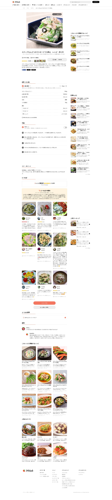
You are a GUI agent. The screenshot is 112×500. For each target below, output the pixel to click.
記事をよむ (53, 4)
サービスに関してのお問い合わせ (68, 485)
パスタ (54, 458)
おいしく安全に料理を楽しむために (69, 480)
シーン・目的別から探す (44, 476)
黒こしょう (25, 114)
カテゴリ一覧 (54, 480)
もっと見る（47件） (44, 307)
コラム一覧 (54, 476)
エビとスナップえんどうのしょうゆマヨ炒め (44, 409)
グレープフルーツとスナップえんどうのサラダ (29, 409)
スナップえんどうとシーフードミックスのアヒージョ (60, 409)
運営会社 (63, 474)
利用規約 (63, 476)
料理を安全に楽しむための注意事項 (30, 117)
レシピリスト (54, 474)
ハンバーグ (24, 458)
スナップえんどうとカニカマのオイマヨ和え (60, 362)
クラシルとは (64, 472)
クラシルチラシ (82, 472)
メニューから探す (43, 474)
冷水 (23, 99)
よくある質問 (64, 487)
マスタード (25, 111)
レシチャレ (81, 474)
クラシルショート (66, 4)
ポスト (29, 69)
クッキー (55, 437)
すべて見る (88, 174)
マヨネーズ (25, 108)
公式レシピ (47, 4)
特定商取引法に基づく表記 (67, 483)
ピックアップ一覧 (55, 478)
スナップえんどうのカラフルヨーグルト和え (28, 362)
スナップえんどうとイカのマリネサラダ (60, 386)
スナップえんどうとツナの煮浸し (44, 386)
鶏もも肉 (24, 437)
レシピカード (59, 4)
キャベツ (39, 437)
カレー (39, 458)
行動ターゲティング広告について (68, 481)
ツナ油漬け (24, 102)
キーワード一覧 (55, 481)
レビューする (44, 303)
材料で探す (42, 472)
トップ (53, 472)
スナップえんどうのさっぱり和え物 (44, 362)
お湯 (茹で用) (25, 94)
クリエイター (74, 4)
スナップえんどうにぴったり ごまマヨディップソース (29, 386)
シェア (24, 69)
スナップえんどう (26, 91)
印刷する (34, 69)
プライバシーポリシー (66, 478)
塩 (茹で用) (24, 97)
